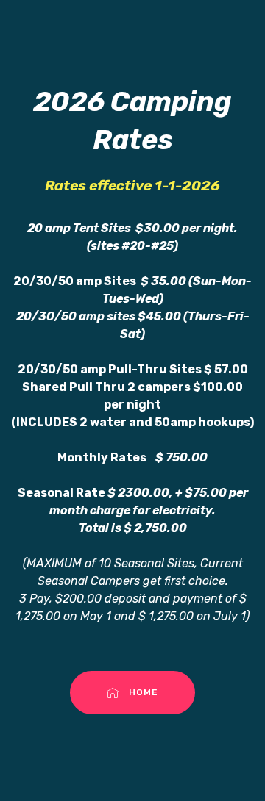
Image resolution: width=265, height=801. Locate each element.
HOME (143, 692)
